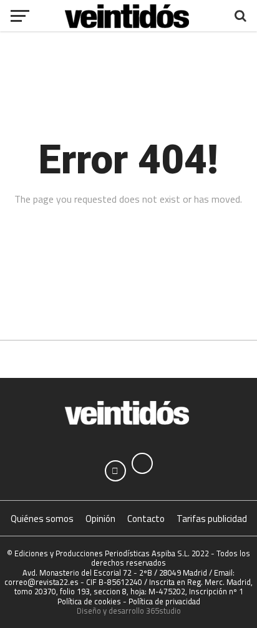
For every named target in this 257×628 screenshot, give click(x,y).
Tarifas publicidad (212, 518)
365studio (163, 610)
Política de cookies (89, 601)
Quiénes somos (42, 518)
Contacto (146, 518)
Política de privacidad (164, 601)
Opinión (100, 518)
